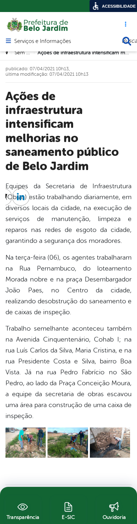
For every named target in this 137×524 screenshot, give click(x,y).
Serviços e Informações (42, 41)
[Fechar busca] (126, 41)
